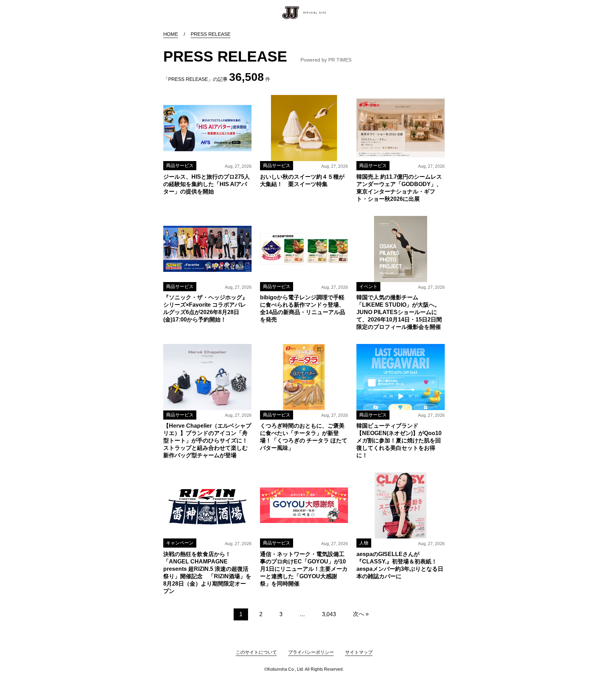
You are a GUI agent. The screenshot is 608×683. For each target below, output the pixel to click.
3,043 (329, 614)
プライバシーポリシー (311, 652)
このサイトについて (256, 652)
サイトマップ (359, 652)
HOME (170, 34)
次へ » (361, 614)
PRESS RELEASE (210, 34)
